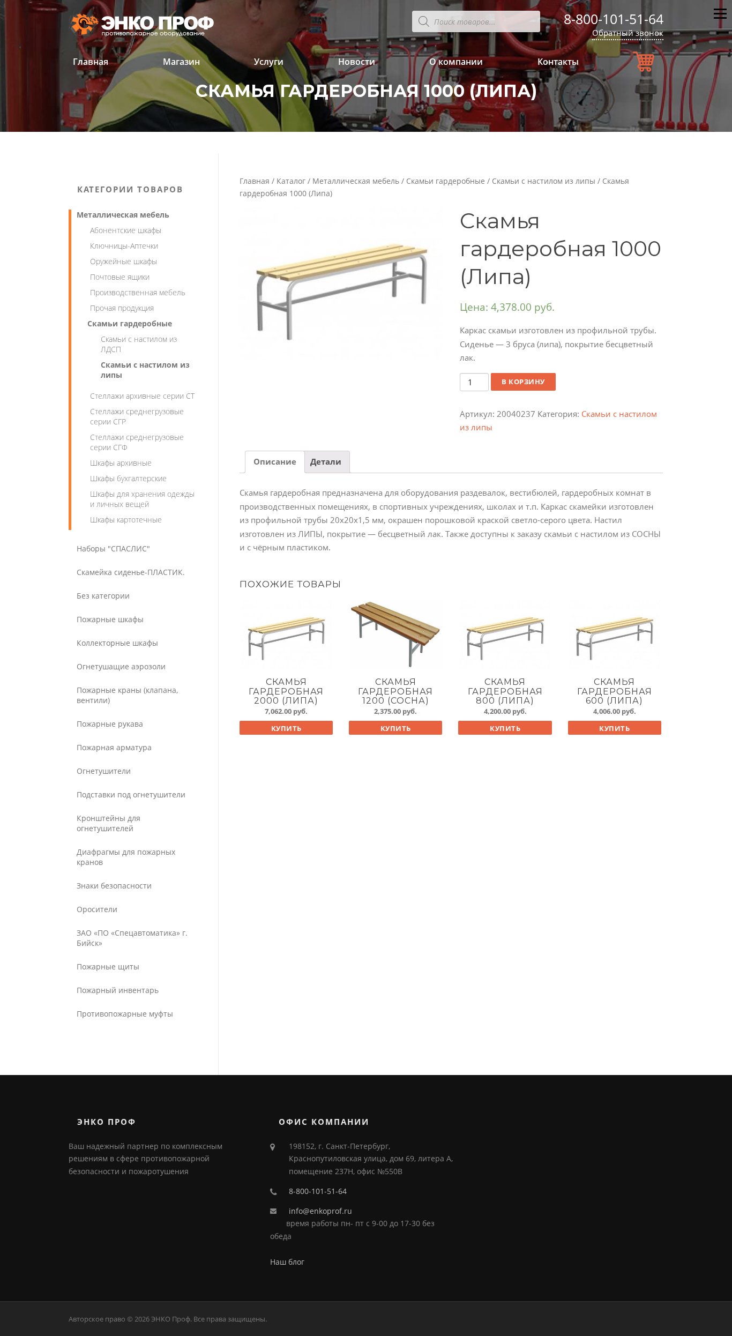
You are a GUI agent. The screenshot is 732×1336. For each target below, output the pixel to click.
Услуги (268, 61)
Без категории (103, 596)
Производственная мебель (137, 292)
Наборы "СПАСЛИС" (113, 548)
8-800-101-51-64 (613, 19)
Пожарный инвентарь (118, 990)
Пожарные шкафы (110, 619)
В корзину (523, 381)
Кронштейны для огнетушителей (108, 823)
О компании (456, 61)
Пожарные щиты (108, 966)
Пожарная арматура (114, 747)
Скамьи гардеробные (445, 181)
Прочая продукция (122, 308)
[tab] (275, 462)
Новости (356, 61)
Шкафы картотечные (126, 519)
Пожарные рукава (110, 724)
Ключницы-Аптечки (124, 246)
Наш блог (287, 1262)
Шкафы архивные (121, 463)
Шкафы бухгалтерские (128, 478)
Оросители (97, 909)
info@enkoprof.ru (320, 1211)
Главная (90, 61)
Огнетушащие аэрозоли (121, 666)
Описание (274, 461)
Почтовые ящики (120, 277)
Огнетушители (104, 771)
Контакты (558, 61)
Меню (720, 22)
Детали (325, 461)
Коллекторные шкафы (117, 643)
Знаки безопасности (114, 885)
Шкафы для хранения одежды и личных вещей (142, 499)
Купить (286, 728)
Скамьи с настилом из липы (543, 181)
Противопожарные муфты (125, 1014)
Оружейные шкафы (123, 261)
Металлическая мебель (355, 181)
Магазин (181, 61)
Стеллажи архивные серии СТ (142, 396)
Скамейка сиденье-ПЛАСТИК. (131, 572)
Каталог (291, 181)
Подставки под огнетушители (131, 794)
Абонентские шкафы (125, 230)
